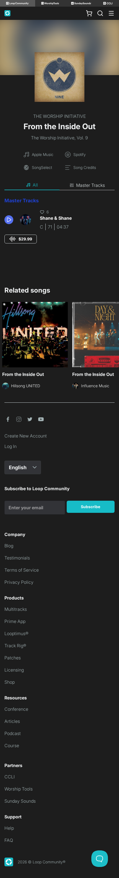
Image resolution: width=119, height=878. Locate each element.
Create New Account (25, 436)
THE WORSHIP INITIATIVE (59, 116)
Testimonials (17, 558)
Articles (12, 721)
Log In (10, 446)
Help (9, 828)
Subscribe (90, 506)
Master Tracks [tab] (90, 185)
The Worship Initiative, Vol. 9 (59, 137)
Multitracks (15, 609)
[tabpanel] (59, 225)
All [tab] (35, 185)
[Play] (8, 219)
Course (11, 745)
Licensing (14, 670)
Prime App (14, 621)
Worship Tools (18, 789)
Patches (12, 658)
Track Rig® (15, 645)
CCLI (9, 776)
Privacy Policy (18, 582)
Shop (9, 682)
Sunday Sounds (20, 801)
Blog (8, 545)
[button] (9, 219)
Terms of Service (21, 570)
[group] (20, 239)
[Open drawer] (111, 13)
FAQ (8, 840)
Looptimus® (16, 633)
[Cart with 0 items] (89, 13)
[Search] (100, 13)
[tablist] (59, 185)
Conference (16, 709)
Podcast (12, 733)
